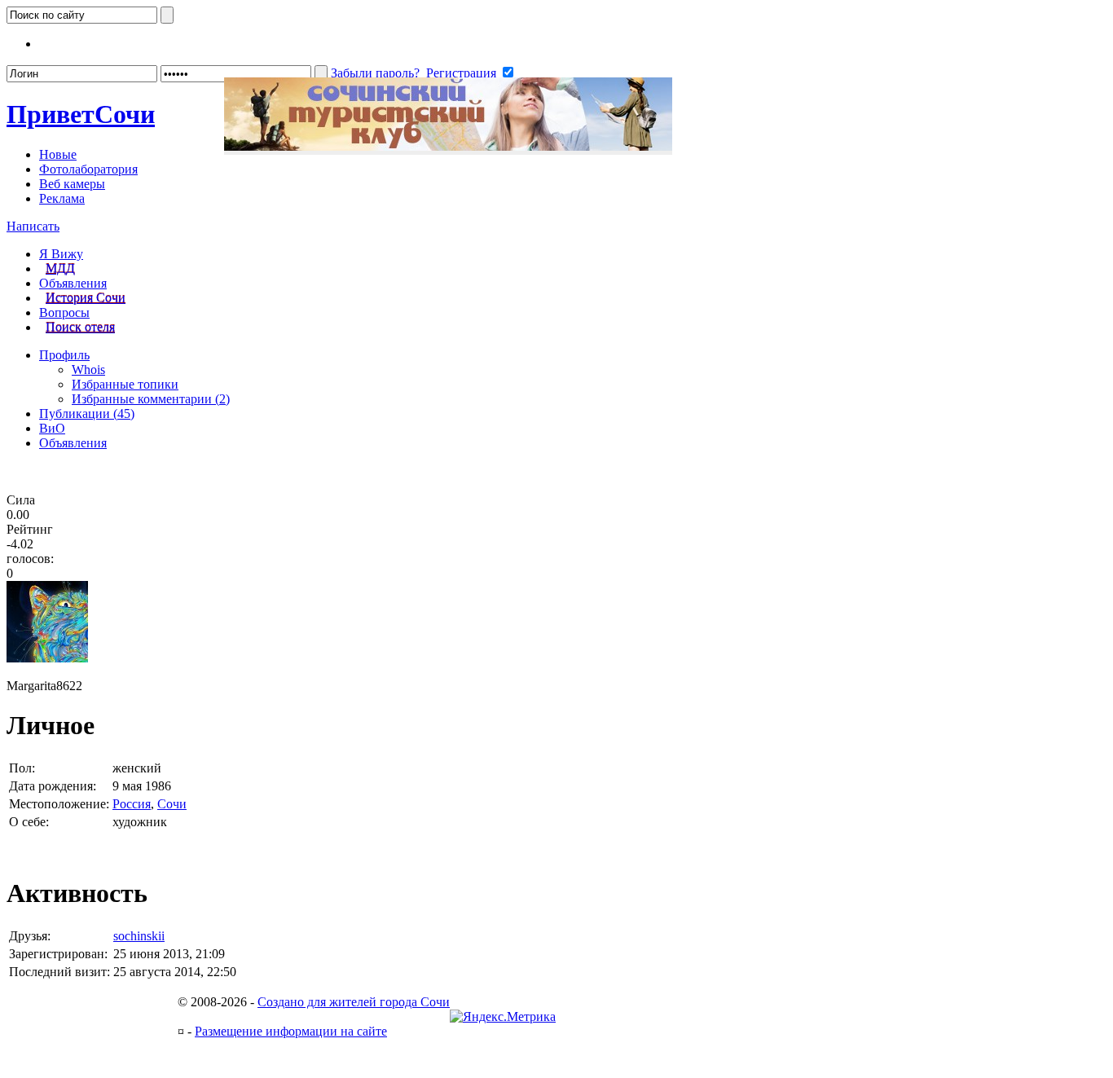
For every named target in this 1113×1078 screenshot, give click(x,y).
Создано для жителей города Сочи (353, 1002)
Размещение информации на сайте (291, 1031)
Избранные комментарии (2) (151, 399)
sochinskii (139, 936)
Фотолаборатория (88, 169)
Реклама (62, 198)
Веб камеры (72, 184)
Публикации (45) (86, 413)
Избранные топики (125, 384)
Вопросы (64, 312)
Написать (33, 226)
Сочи (81, 114)
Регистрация (461, 73)
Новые (58, 154)
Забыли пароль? (375, 73)
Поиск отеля (80, 327)
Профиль (64, 355)
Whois (88, 369)
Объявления (73, 283)
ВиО (52, 428)
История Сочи (85, 298)
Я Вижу (61, 254)
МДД (60, 268)
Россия (131, 804)
